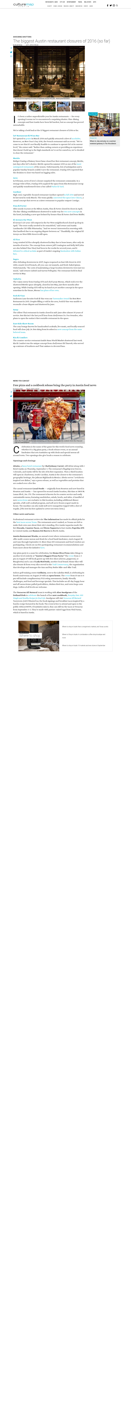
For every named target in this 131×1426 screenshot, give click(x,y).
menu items (22, 500)
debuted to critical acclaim (24, 251)
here (42, 547)
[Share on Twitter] (11, 52)
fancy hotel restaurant (32, 466)
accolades (76, 138)
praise (28, 138)
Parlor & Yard (58, 186)
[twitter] (111, 5)
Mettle (16, 158)
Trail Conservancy (60, 564)
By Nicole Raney (17, 45)
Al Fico (16, 239)
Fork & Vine (19, 295)
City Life (62, 2)
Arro (15, 178)
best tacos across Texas (26, 522)
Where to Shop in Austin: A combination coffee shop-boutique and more (83, 636)
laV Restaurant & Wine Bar (26, 135)
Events (86, 6)
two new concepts (72, 211)
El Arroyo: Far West (22, 220)
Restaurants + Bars (51, 2)
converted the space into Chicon (67, 197)
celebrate (32, 595)
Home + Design (57, 6)
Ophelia (17, 279)
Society (49, 6)
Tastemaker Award (61, 298)
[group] (20, 106)
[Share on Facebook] (11, 48)
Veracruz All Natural (72, 598)
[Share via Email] (11, 56)
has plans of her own (49, 290)
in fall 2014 (69, 194)
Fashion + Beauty (69, 6)
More (91, 6)
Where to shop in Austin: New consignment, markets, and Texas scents (85, 627)
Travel (80, 2)
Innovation (79, 6)
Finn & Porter (20, 206)
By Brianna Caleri (18, 389)
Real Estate (87, 2)
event (71, 556)
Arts (94, 2)
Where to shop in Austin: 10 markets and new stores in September (83, 645)
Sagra (16, 259)
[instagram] (114, 5)
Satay (15, 309)
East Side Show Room (23, 323)
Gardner (17, 192)
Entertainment (71, 2)
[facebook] (108, 5)
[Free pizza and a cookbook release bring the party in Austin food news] (49, 417)
